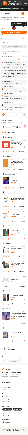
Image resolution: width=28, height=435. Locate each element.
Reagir (4, 79)
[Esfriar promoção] (2, 57)
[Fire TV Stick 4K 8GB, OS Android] (6, 301)
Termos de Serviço (6, 387)
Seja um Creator (6, 401)
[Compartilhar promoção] (24, 147)
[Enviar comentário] (24, 114)
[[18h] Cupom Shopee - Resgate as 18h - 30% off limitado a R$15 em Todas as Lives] (6, 148)
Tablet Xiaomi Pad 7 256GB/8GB (15, 179)
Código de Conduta (7, 390)
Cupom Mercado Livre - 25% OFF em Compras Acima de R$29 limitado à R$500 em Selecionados (18, 199)
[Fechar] (1, 3)
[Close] (25, 23)
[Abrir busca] (12, 13)
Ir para (13, 46)
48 (14, 341)
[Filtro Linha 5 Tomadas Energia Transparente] (6, 253)
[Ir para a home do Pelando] (6, 13)
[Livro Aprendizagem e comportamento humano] (6, 166)
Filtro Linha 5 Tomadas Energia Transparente (16, 249)
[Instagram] (3, 416)
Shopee (12, 140)
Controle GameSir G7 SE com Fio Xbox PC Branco (18, 278)
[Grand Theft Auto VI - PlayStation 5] (6, 337)
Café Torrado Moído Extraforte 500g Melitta (17, 231)
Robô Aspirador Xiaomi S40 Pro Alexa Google (17, 213)
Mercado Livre (13, 177)
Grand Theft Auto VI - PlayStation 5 (16, 333)
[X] (8, 416)
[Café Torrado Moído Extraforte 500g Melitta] (6, 235)
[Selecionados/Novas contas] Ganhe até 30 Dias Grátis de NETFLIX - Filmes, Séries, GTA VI (18, 315)
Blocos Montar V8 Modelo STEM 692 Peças (17, 264)
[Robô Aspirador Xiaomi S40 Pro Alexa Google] (6, 218)
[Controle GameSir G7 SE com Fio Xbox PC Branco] (6, 283)
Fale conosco (5, 396)
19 (14, 221)
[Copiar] (25, 42)
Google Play (8, 409)
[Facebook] (6, 416)
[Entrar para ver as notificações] (19, 13)
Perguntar (12, 56)
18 (14, 206)
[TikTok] (11, 416)
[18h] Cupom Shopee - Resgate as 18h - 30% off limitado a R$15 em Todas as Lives (17, 144)
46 (14, 323)
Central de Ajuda (6, 399)
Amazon (12, 159)
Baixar (25, 3)
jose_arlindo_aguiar (14, 51)
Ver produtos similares (13, 32)
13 (13, 187)
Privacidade (5, 385)
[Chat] (16, 13)
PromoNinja (7, 422)
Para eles (6, 356)
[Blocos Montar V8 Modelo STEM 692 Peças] (6, 268)
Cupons (12, 348)
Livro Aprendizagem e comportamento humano (17, 162)
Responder (11, 79)
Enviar (25, 56)
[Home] (2, 356)
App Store (18, 409)
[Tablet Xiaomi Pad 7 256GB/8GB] (6, 184)
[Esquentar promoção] (7, 57)
